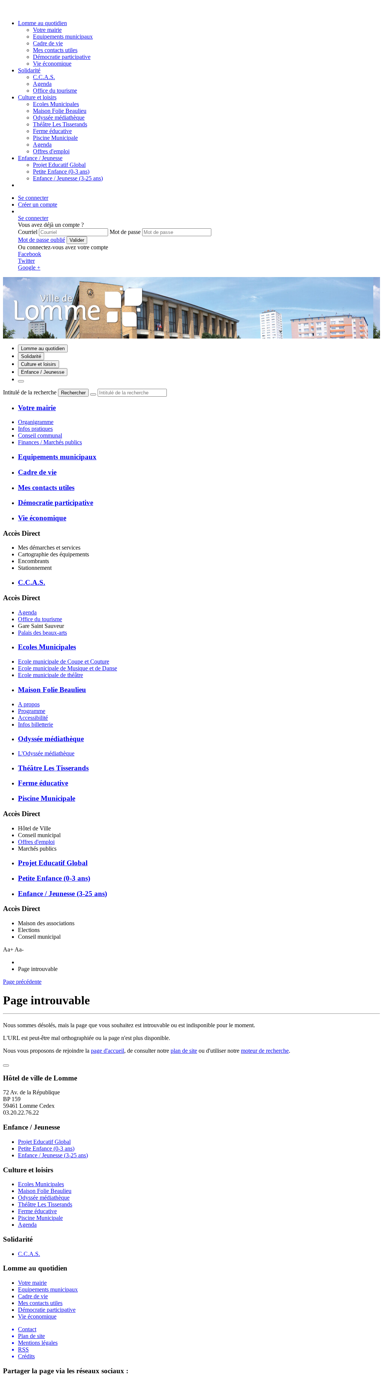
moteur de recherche (265, 1050)
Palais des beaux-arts (42, 632)
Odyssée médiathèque (59, 117)
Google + (29, 267)
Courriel (27, 232)
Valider (77, 240)
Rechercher (73, 393)
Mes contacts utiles (55, 50)
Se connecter (33, 198)
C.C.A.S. (44, 77)
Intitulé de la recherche (29, 392)
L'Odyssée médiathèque (46, 753)
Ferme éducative (52, 131)
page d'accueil (107, 1050)
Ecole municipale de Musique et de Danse (67, 668)
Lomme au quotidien (42, 23)
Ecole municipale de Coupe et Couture (63, 661)
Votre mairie (47, 30)
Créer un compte (37, 204)
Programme (31, 711)
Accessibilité (33, 718)
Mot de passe (125, 232)
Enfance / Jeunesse (40, 158)
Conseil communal (40, 435)
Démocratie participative (62, 57)
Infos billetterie (35, 724)
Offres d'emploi (36, 842)
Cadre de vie (48, 43)
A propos (29, 704)
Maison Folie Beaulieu (59, 111)
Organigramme (35, 422)
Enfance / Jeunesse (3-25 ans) (68, 178)
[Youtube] (26, 10)
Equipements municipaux (63, 36)
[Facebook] (16, 10)
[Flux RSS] (7, 10)
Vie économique (52, 63)
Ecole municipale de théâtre (50, 675)
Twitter (26, 261)
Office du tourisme (40, 619)
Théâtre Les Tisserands (60, 124)
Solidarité (29, 70)
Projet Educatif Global (59, 165)
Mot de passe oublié (41, 240)
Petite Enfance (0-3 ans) (61, 171)
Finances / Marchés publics (50, 442)
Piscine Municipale (55, 138)
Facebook (29, 254)
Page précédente (22, 981)
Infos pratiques (35, 429)
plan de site (184, 1050)
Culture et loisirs (37, 97)
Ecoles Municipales (56, 104)
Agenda (42, 144)
